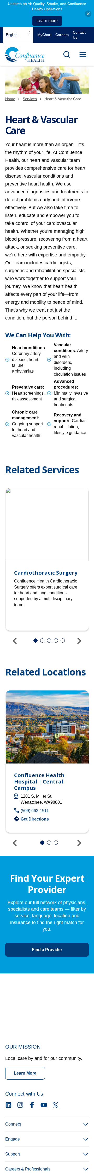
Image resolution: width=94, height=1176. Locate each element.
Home (10, 99)
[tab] (35, 640)
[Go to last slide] (15, 640)
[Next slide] (78, 640)
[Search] (66, 54)
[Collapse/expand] (88, 13)
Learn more (47, 20)
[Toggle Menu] (83, 54)
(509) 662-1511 (35, 810)
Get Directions (35, 819)
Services (30, 99)
